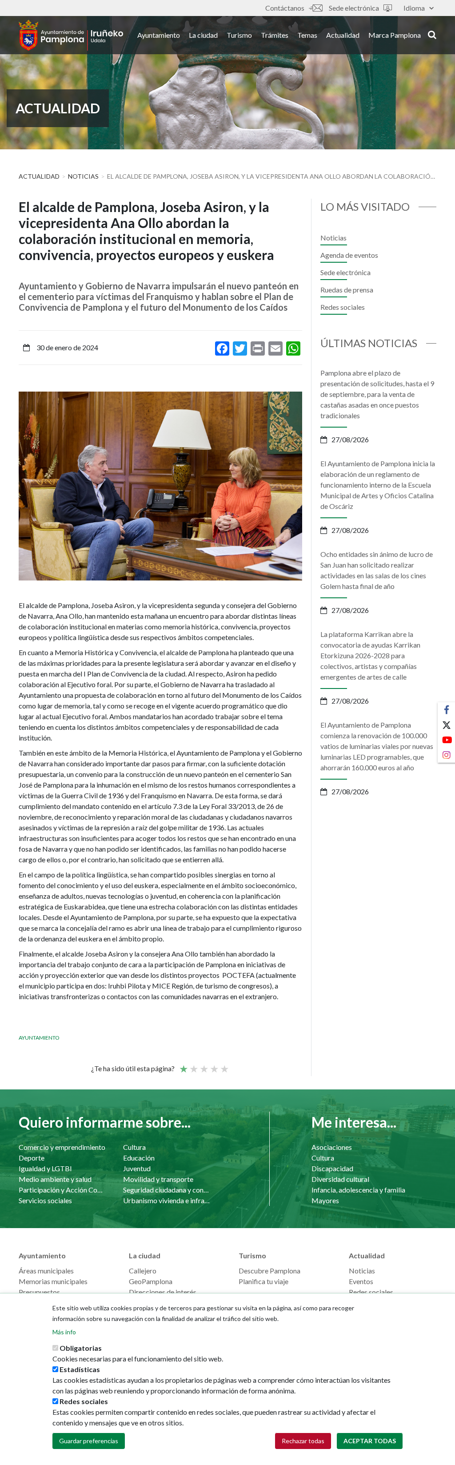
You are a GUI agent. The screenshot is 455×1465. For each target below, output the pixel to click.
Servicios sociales (45, 1200)
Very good (224, 1065)
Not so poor (193, 1065)
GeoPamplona (150, 1281)
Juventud (137, 1168)
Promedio (204, 1065)
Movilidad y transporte (158, 1179)
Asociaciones (331, 1147)
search (430, 34)
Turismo (239, 35)
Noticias (83, 176)
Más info (64, 1332)
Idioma (414, 8)
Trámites (274, 35)
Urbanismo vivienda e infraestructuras (166, 1200)
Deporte (31, 1157)
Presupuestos (39, 1292)
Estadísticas (80, 1369)
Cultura (134, 1147)
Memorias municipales (53, 1281)
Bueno (214, 1065)
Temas (307, 35)
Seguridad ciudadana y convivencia (166, 1189)
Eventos (361, 1281)
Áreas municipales (46, 1270)
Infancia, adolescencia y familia (358, 1189)
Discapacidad (332, 1168)
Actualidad (342, 35)
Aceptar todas (369, 1441)
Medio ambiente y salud (55, 1179)
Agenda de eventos (349, 255)
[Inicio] (71, 35)
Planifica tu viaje (263, 1281)
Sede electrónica (354, 8)
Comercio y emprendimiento (62, 1147)
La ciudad (203, 35)
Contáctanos (284, 8)
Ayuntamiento (158, 35)
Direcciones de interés (162, 1292)
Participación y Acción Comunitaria (62, 1189)
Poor (183, 1065)
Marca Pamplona (394, 35)
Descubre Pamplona (269, 1270)
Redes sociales (342, 307)
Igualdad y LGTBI (45, 1168)
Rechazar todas (303, 1441)
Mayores (325, 1200)
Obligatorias (81, 1348)
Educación (139, 1157)
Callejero (142, 1270)
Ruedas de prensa (346, 289)
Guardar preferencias (88, 1441)
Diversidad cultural (340, 1179)
